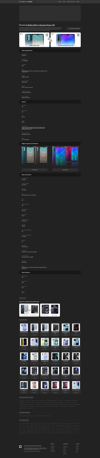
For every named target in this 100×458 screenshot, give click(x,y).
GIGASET (70, 425)
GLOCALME (74, 425)
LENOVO (24, 429)
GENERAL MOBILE (61, 425)
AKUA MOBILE (27, 423)
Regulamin (64, 451)
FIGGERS (48, 425)
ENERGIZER (31, 425)
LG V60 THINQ (68, 402)
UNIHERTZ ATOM (53, 402)
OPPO (72, 429)
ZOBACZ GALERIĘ (34, 169)
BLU (57, 423)
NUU (65, 429)
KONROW (68, 427)
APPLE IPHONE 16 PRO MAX (61, 402)
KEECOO (61, 427)
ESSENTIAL (36, 425)
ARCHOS (45, 423)
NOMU (59, 429)
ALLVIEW (39, 423)
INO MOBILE (49, 427)
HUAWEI (38, 427)
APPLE (42, 423)
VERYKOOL (49, 432)
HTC (35, 427)
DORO (24, 425)
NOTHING (62, 429)
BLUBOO (60, 423)
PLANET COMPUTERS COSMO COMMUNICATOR (71, 400)
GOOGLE (78, 425)
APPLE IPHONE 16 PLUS (30, 402)
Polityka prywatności (65, 453)
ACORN (23, 423)
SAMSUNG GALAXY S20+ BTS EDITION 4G (53, 406)
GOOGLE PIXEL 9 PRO (31, 408)
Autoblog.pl (52, 447)
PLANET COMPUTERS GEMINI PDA (52, 400)
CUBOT (78, 423)
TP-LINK (28, 432)
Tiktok (77, 451)
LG (26, 429)
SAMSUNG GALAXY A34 (22, 402)
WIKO (64, 432)
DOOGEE (20, 425)
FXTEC (57, 425)
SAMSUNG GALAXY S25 (55, 404)
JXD (55, 427)
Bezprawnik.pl (53, 451)
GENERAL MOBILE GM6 (76, 404)
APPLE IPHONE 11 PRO (39, 404)
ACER (20, 423)
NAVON (48, 429)
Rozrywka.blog (53, 450)
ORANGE (75, 429)
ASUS (48, 423)
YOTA (77, 432)
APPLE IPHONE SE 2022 (42, 400)
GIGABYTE (66, 425)
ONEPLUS (69, 429)
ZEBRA (20, 434)
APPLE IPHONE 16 (60, 400)
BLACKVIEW (54, 423)
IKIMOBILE (41, 427)
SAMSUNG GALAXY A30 (46, 402)
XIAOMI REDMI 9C (22, 400)
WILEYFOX (67, 432)
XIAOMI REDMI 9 (73, 402)
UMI (35, 432)
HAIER (20, 427)
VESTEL (53, 432)
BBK (50, 423)
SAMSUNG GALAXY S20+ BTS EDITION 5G (66, 404)
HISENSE (32, 427)
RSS (76, 452)
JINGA (53, 427)
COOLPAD (74, 423)
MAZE (29, 429)
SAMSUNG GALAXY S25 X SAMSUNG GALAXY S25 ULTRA (27, 415)
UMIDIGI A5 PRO (43, 406)
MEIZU (32, 429)
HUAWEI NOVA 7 (28, 400)
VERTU (45, 432)
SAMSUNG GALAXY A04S (47, 404)
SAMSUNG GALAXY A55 (34, 400)
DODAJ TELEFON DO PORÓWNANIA (74, 28)
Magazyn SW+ (53, 446)
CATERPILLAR (70, 423)
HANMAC (23, 427)
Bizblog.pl (52, 448)
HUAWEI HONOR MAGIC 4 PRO (23, 406)
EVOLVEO (40, 425)
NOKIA (56, 429)
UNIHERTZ (38, 432)
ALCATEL (31, 423)
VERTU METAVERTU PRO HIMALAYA (34, 406)
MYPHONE (44, 429)
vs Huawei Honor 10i (46, 25)
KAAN (58, 427)
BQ (63, 423)
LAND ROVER (76, 427)
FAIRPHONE (44, 425)
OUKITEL (79, 429)
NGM (51, 429)
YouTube (77, 449)
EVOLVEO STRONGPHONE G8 (64, 406)
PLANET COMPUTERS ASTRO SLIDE (30, 404)
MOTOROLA (40, 429)
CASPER (66, 423)
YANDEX (74, 432)
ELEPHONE (27, 425)
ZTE (22, 434)
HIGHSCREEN (28, 427)
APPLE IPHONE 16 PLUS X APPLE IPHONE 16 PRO (44, 415)
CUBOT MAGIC (21, 404)
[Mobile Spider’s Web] (30, 1)
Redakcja (64, 448)
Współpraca (65, 447)
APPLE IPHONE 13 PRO (38, 402)
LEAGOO (20, 429)
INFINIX (45, 427)
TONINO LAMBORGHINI (22, 432)
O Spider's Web (65, 446)
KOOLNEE (72, 427)
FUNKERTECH (53, 425)
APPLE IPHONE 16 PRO (72, 406)
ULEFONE (32, 432)
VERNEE (42, 432)
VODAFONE (60, 432)
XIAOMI (71, 432)
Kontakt (64, 450)
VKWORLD (56, 432)
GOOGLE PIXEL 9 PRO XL (23, 408)
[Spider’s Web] (23, 1)
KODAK (64, 427)
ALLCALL (35, 423)
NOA (53, 429)
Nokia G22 (32, 25)
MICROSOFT (35, 429)
